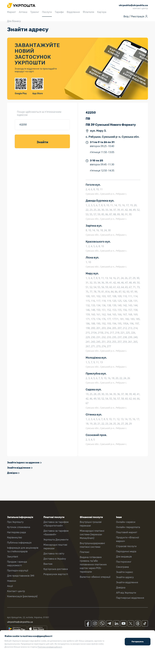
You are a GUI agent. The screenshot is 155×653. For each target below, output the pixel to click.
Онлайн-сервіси (125, 522)
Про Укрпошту (15, 522)
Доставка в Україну (54, 558)
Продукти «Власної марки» (127, 539)
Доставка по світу (53, 553)
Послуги (47, 12)
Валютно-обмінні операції (95, 576)
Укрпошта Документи (55, 539)
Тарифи (59, 12)
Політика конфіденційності (50, 647)
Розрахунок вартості (55, 574)
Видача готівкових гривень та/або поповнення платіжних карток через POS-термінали (93, 564)
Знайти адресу (125, 577)
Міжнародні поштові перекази (55, 546)
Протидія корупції (17, 570)
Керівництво (14, 537)
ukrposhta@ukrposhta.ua (20, 621)
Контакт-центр (16, 591)
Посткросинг (123, 561)
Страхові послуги (126, 546)
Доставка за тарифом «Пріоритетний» (56, 524)
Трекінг (34, 12)
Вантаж (48, 563)
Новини (11, 580)
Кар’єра (101, 12)
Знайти (42, 142)
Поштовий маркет (126, 532)
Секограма (122, 566)
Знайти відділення (18, 467)
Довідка (12, 472)
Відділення (73, 12)
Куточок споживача (18, 527)
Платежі (84, 552)
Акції (10, 586)
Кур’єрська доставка (55, 569)
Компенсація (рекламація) (22, 596)
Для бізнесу (14, 21)
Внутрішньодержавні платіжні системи (92, 545)
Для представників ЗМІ (20, 575)
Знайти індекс (124, 572)
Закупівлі (12, 556)
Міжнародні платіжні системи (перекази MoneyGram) (92, 534)
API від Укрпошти (126, 592)
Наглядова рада (16, 532)
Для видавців (124, 556)
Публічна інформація (19, 542)
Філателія (88, 12)
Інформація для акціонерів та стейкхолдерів (22, 549)
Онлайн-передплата (128, 527)
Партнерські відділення (130, 597)
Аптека (23, 12)
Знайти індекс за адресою (23, 462)
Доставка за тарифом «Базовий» (56, 532)
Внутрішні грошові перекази (91, 524)
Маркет (11, 12)
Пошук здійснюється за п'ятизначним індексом (39, 113)
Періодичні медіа (126, 551)
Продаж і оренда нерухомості (17, 563)
